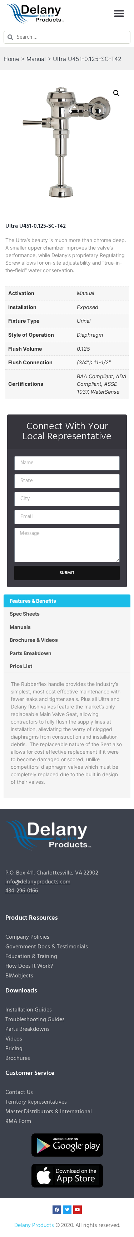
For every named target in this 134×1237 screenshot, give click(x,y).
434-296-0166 (21, 891)
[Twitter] (67, 1209)
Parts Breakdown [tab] (30, 653)
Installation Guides (28, 1010)
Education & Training (31, 956)
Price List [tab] (21, 666)
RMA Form (18, 1121)
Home (11, 58)
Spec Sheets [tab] (25, 614)
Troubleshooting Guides (35, 1019)
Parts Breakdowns (27, 1029)
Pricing (14, 1048)
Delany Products (34, 1225)
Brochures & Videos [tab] (34, 640)
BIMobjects (19, 976)
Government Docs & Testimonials (46, 947)
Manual (36, 58)
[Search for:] (71, 37)
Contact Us (19, 1092)
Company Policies (27, 937)
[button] (119, 13)
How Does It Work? (29, 966)
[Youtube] (77, 1209)
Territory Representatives (36, 1102)
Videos (13, 1039)
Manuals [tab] (20, 627)
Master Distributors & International (48, 1112)
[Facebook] (57, 1209)
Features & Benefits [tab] (33, 601)
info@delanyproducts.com (37, 882)
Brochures (17, 1058)
